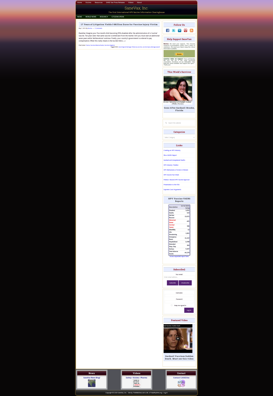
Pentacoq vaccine (137, 47)
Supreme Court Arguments (172, 189)
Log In (189, 310)
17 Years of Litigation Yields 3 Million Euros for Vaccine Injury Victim (119, 24)
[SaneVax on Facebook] (167, 31)
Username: (179, 293)
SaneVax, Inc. (136, 8)
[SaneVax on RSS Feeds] (190, 31)
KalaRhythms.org (156, 393)
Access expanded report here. (179, 256)
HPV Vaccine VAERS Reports (179, 199)
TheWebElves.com (139, 393)
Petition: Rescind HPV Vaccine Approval (176, 180)
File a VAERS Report (170, 155)
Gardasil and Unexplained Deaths (174, 160)
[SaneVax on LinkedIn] (178, 31)
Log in (165, 393)
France (88, 45)
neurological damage (124, 47)
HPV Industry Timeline (171, 165)
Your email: (179, 274)
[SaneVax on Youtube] (184, 31)
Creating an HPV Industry (172, 150)
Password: (179, 299)
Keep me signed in (180, 305)
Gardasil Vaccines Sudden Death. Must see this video (179, 357)
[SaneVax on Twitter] (172, 31)
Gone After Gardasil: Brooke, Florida (179, 109)
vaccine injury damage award (151, 47)
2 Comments (98, 28)
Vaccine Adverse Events (97, 45)
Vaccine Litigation (110, 45)
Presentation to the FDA (171, 184)
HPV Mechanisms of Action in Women (176, 170)
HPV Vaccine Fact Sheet (171, 175)
